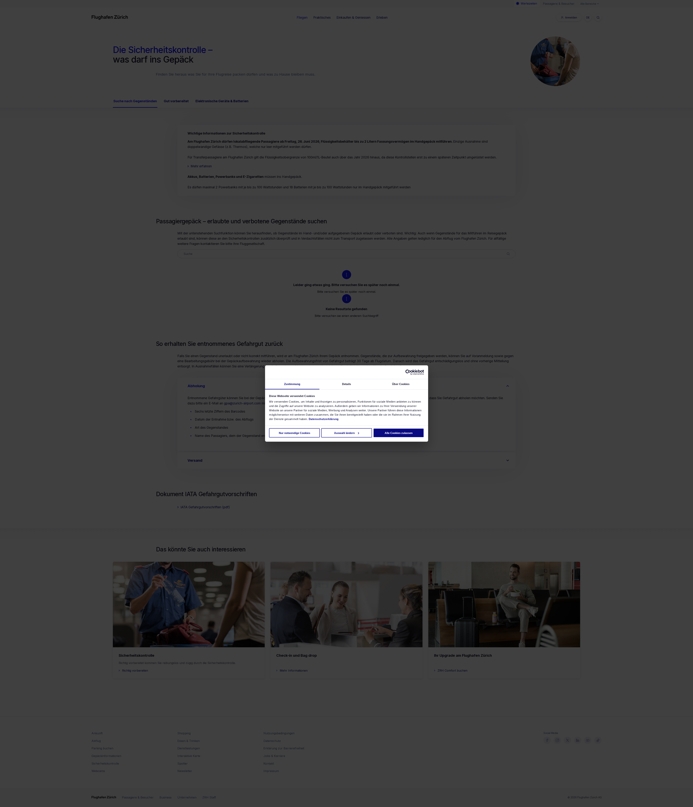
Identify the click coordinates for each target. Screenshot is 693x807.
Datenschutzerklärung (324, 419)
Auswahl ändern (344, 432)
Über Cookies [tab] (400, 384)
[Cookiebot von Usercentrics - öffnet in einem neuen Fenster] (408, 372)
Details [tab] (346, 384)
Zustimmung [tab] (292, 384)
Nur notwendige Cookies (294, 432)
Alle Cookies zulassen (399, 432)
